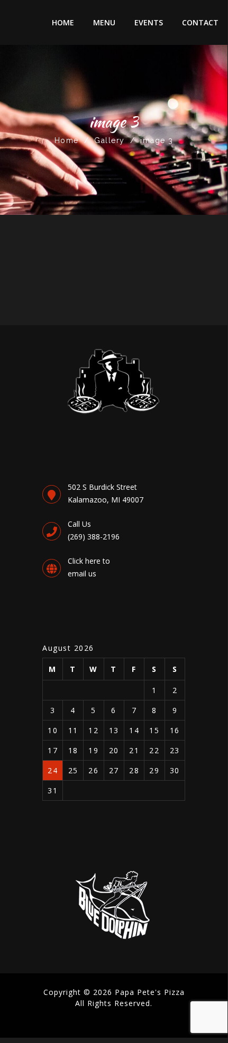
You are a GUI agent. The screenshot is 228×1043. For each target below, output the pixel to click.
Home (63, 22)
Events (148, 22)
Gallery (109, 140)
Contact (200, 22)
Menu (104, 22)
